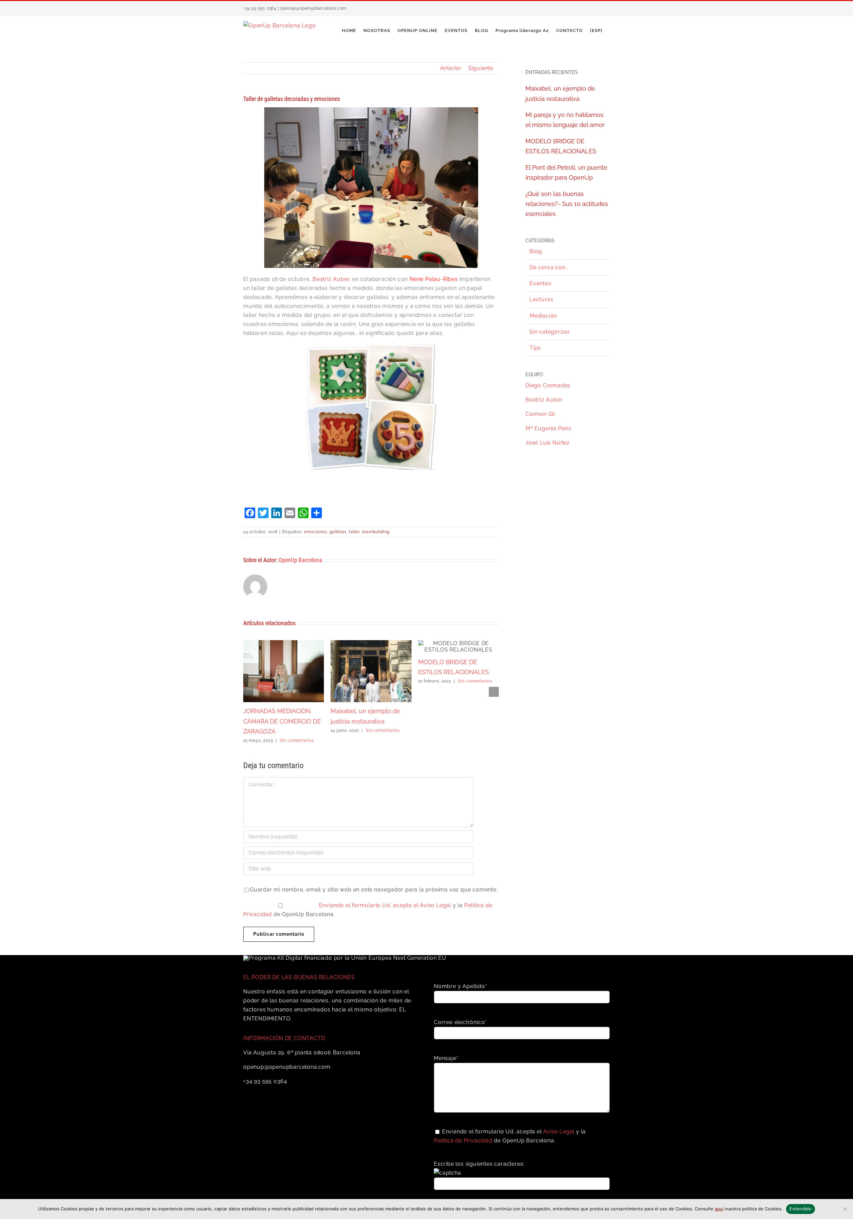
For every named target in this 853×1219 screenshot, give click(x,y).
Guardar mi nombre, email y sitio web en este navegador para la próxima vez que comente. (374, 889)
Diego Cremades (547, 385)
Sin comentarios (297, 740)
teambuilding (376, 532)
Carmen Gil (540, 414)
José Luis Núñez (547, 443)
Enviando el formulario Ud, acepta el (369, 905)
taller (354, 532)
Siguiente (480, 68)
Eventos (540, 283)
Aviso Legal (435, 905)
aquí (719, 1208)
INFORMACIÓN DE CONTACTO (284, 1038)
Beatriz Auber (331, 279)
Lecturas (541, 299)
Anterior (451, 68)
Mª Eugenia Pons (548, 428)
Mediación (543, 316)
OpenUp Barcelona (300, 560)
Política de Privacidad (463, 1140)
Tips (535, 348)
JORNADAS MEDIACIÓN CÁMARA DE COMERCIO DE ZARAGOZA (282, 721)
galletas (338, 532)
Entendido (800, 1208)
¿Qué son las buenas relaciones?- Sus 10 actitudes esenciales (566, 204)
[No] (844, 1209)
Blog (535, 251)
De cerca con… (548, 267)
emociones (315, 532)
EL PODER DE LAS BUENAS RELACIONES (299, 977)
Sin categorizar (549, 332)
